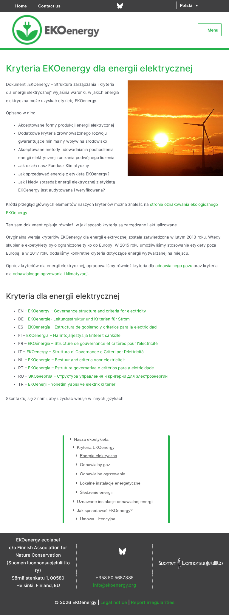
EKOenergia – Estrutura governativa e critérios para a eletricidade (91, 367)
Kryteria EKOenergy (95, 447)
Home (21, 6)
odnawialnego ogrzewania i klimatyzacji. (51, 273)
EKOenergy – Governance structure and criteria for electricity (87, 311)
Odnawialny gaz (95, 465)
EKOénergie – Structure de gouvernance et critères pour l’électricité (93, 343)
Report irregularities (152, 602)
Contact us (49, 6)
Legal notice (113, 602)
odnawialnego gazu (173, 265)
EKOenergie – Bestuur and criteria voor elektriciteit (76, 359)
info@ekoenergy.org (114, 585)
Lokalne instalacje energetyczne (110, 483)
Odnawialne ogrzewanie (102, 474)
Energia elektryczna (98, 456)
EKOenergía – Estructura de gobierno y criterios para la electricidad (92, 327)
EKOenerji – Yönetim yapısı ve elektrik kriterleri (72, 384)
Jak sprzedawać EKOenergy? (105, 510)
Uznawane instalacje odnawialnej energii (115, 501)
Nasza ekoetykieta (91, 439)
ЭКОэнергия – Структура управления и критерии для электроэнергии (98, 376)
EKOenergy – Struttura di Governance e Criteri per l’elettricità (85, 351)
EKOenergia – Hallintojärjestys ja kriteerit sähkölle (73, 335)
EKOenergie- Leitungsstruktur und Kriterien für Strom (79, 319)
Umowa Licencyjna (97, 519)
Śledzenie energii (96, 492)
